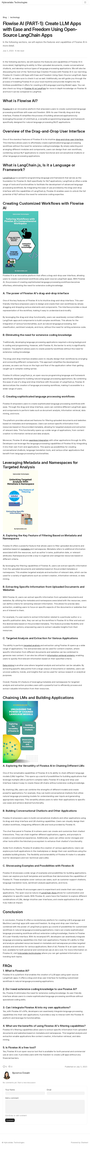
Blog (5, 17)
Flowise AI (7, 109)
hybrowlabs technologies (29, 953)
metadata (25, 549)
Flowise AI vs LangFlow (35, 88)
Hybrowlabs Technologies (14, 2)
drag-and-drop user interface (69, 139)
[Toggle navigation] (85, 2)
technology (15, 17)
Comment (10, 1120)
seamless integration (39, 440)
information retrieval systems (61, 655)
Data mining (8, 665)
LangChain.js (9, 178)
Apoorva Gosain (21, 1072)
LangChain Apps (49, 893)
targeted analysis (31, 645)
